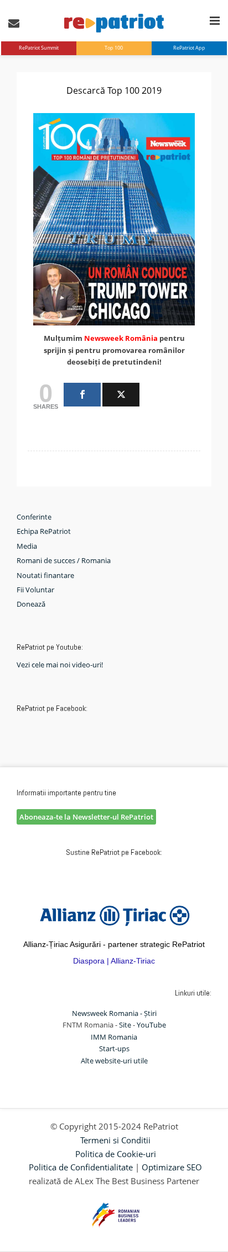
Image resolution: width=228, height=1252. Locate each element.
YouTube (151, 1025)
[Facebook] (82, 394)
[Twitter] (120, 394)
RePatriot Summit (39, 47)
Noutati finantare (45, 575)
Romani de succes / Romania (64, 560)
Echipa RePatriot (44, 531)
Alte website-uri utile (114, 1061)
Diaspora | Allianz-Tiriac (114, 960)
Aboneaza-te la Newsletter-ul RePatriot (86, 817)
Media (27, 546)
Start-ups (114, 1048)
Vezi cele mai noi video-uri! (60, 665)
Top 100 (114, 47)
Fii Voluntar (35, 590)
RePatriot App (189, 47)
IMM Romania (114, 1037)
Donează (31, 604)
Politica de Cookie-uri (115, 1153)
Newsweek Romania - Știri (114, 1013)
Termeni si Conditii (115, 1140)
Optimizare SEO (172, 1167)
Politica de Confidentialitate (81, 1167)
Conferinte (34, 517)
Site (125, 1025)
